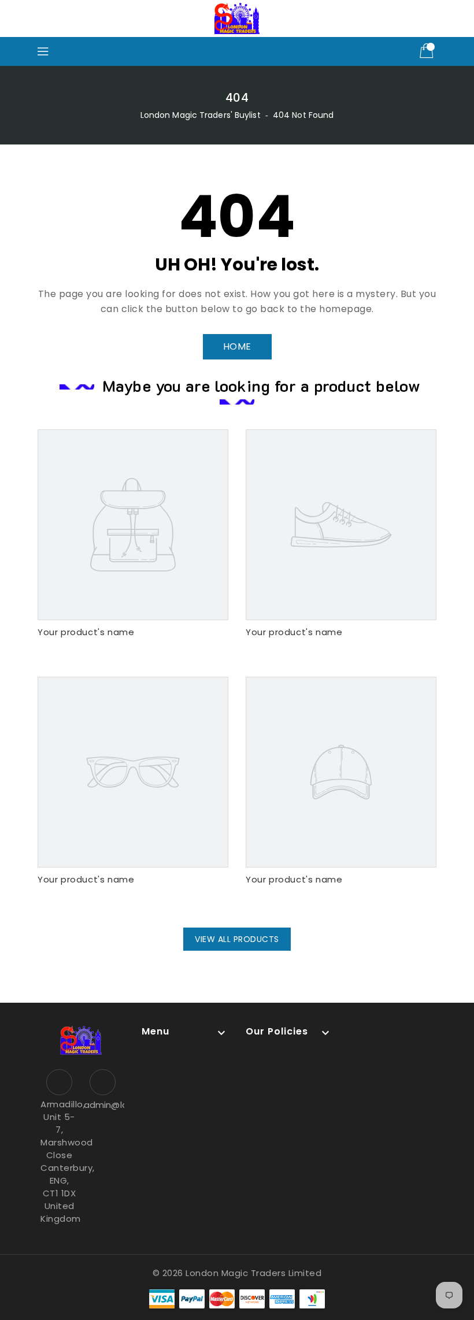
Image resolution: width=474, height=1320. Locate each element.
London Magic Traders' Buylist (200, 115)
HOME (237, 346)
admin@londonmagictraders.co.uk (102, 1105)
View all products (237, 939)
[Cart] (427, 51)
